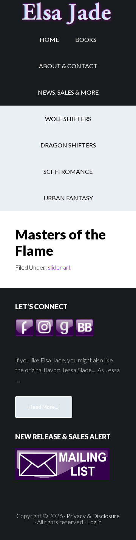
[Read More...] (44, 406)
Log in (94, 521)
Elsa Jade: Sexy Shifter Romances (68, 13)
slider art (59, 267)
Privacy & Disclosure (93, 515)
